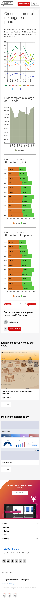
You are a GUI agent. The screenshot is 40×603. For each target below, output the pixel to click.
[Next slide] (8, 405)
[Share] (6, 329)
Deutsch (9, 553)
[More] (36, 12)
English (4, 553)
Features (5, 527)
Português (15, 553)
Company (5, 538)
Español (21, 553)
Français (27, 553)
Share (8, 304)
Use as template (24, 3)
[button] (8, 85)
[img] (21, 125)
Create (4, 524)
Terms (4, 584)
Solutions (5, 531)
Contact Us (6, 549)
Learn (4, 535)
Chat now (15, 549)
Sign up (35, 4)
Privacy (11, 584)
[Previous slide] (4, 405)
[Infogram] (7, 3)
